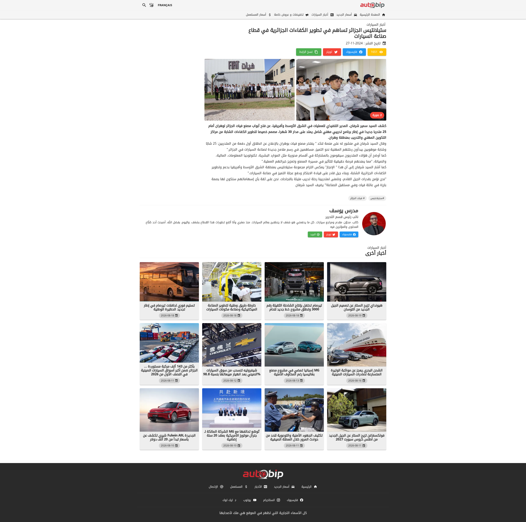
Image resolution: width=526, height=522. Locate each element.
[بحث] (144, 5)
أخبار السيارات (376, 24)
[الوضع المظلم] (151, 5)
